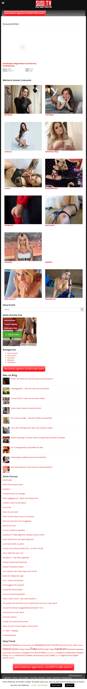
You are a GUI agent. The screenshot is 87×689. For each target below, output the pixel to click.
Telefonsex (11, 362)
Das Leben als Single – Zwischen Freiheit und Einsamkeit (31, 418)
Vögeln (75, 655)
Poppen (80, 652)
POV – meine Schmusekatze (13, 580)
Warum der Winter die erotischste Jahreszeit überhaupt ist (32, 379)
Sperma (57, 655)
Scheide (28, 655)
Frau (33, 648)
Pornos (14, 678)
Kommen (71, 649)
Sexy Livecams (12, 353)
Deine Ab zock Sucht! (10, 512)
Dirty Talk (72, 645)
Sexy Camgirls (24, 678)
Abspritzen (7, 645)
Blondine (32, 645)
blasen (16, 645)
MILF (32, 653)
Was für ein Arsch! (9, 526)
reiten (17, 655)
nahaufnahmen (51, 653)
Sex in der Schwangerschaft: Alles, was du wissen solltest (32, 428)
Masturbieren (17, 653)
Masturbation (7, 653)
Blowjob (39, 645)
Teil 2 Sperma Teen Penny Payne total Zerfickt (20, 571)
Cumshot (55, 645)
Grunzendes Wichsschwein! (12, 589)
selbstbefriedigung (39, 655)
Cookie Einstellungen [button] (39, 685)
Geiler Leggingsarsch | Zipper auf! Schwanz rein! (20, 498)
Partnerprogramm (75, 675)
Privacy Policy (67, 678)
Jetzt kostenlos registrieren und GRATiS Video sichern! (24, 13)
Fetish (15, 649)
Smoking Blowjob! (9, 635)
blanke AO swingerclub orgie (13, 576)
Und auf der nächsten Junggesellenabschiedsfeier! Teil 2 (23, 608)
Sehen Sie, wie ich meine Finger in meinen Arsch (20, 626)
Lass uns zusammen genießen (14, 530)
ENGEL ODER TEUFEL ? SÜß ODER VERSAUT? (19, 599)
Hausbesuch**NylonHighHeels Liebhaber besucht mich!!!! (23, 535)
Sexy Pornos (11, 355)
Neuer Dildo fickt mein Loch (13, 553)
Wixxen (11, 658)
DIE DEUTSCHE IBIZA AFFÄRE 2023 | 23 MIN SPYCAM (23, 548)
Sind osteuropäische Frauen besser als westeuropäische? (32, 467)
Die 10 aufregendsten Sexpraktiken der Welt (27, 447)
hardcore (61, 649)
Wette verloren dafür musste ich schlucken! (18, 516)
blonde (26, 645)
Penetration (71, 652)
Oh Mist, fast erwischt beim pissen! (15, 621)
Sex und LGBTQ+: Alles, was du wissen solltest (28, 398)
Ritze (23, 655)
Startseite (7, 678)
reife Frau (11, 655)
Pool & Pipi (7, 507)
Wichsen (6, 658)
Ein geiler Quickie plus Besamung (15, 562)
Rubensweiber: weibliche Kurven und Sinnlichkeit (28, 457)
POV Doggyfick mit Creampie (13, 585)
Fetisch (7, 649)
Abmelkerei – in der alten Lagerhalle (16, 557)
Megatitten (26, 653)
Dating (48, 678)
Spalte (52, 655)
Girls (40, 649)
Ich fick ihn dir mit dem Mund (13, 612)
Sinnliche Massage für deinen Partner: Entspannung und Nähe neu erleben (38, 438)
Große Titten (48, 649)
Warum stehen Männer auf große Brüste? (26, 408)
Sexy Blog (10, 358)
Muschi (37, 652)
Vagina (64, 655)
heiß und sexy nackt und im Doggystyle (17, 521)
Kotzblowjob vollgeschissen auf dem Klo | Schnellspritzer (20, 64)
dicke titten (64, 645)
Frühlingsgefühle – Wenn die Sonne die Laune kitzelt (30, 388)
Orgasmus (61, 652)
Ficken (22, 649)
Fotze (27, 649)
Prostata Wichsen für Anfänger (14, 494)
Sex (47, 655)
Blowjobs (10, 360)
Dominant (79, 645)
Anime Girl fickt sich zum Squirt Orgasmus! (18, 539)
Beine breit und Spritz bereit (13, 484)
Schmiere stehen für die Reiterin (14, 503)
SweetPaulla (7, 480)
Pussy (5, 655)
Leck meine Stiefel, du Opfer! (13, 544)
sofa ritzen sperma (10, 617)
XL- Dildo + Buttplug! (10, 631)
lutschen (79, 649)
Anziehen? (6, 489)
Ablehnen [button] (69, 685)
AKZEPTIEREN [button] (56, 685)
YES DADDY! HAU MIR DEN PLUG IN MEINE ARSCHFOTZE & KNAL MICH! (30, 603)
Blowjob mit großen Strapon (13, 567)
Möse (43, 652)
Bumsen (47, 645)
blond (21, 645)
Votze (69, 655)
